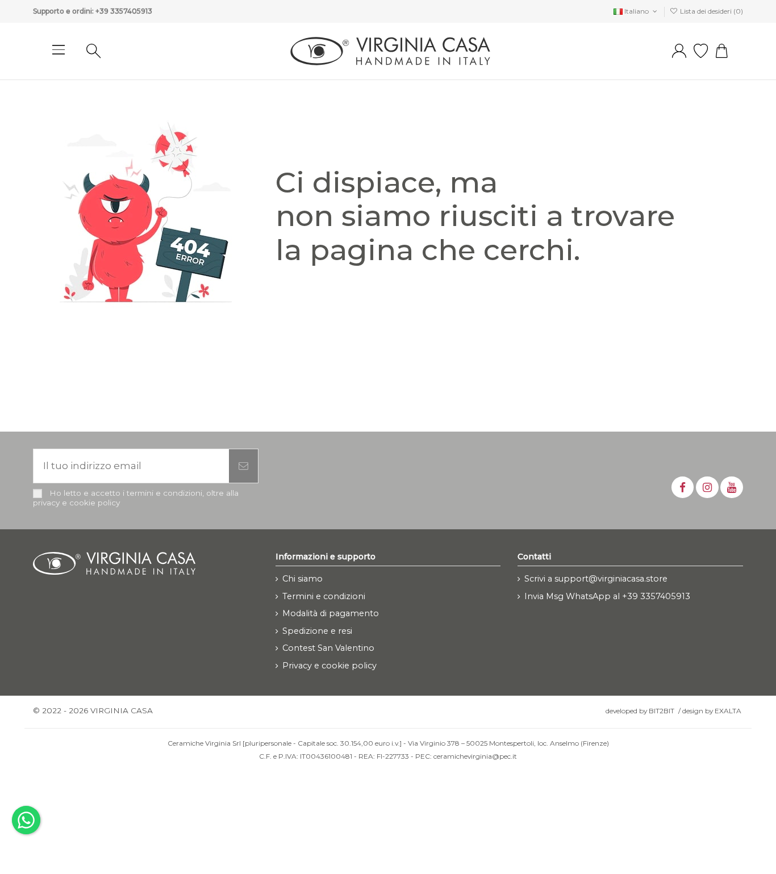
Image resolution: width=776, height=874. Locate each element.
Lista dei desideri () (710, 11)
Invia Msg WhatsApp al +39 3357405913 (607, 596)
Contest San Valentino (328, 648)
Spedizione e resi (317, 631)
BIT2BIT (661, 710)
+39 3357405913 (123, 11)
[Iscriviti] (243, 466)
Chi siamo (302, 579)
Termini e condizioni (323, 596)
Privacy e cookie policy (329, 665)
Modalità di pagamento (330, 613)
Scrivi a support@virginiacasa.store (595, 579)
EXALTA (728, 710)
